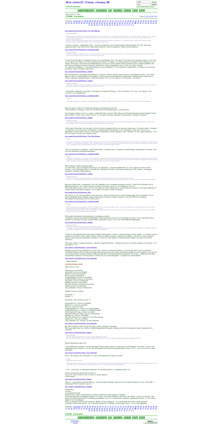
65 (138, 21)
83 (92, 21)
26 (145, 23)
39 (112, 23)
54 (74, 23)
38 (115, 23)
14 (107, 25)
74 (115, 21)
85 (87, 21)
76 (110, 21)
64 (141, 21)
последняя (77, 21)
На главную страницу (86, 10)
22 (156, 23)
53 (76, 23)
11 (115, 25)
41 (107, 23)
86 (85, 21)
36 (120, 23)
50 (84, 23)
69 (128, 21)
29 (138, 23)
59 (153, 21)
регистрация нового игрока (145, 6)
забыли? (154, 2)
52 (79, 23)
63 (143, 21)
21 (89, 25)
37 (117, 23)
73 (118, 21)
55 (71, 23)
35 (122, 23)
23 (153, 23)
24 (151, 23)
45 (97, 23)
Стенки (69, 16)
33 (127, 23)
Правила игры (101, 10)
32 (130, 23)
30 (135, 23)
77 (108, 21)
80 (100, 21)
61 (148, 21)
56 (69, 23)
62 (146, 21)
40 (109, 23)
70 (125, 21)
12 (112, 25)
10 (117, 25)
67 (133, 21)
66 (136, 21)
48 (89, 23)
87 (82, 21)
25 (148, 23)
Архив (135, 10)
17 (99, 25)
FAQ (110, 10)
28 (140, 23)
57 (66, 23)
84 (90, 21)
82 (95, 21)
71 (123, 21)
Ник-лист (127, 10)
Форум (142, 10)
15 (104, 25)
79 (103, 21)
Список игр (118, 10)
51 (81, 23)
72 (120, 21)
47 (92, 23)
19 (94, 25)
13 (110, 25)
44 (99, 23)
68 (131, 21)
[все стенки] (69, 31)
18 (97, 25)
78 (105, 21)
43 (102, 23)
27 (143, 23)
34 (125, 23)
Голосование (78, 16)
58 (156, 21)
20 (92, 25)
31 (132, 23)
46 (94, 23)
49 (87, 23)
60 (151, 21)
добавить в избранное (73, 6)
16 (102, 25)
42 (104, 23)
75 (113, 21)
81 (98, 21)
